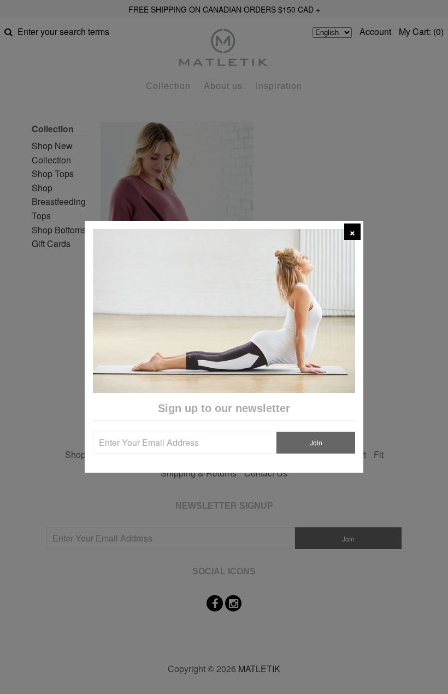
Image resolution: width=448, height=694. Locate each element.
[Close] (352, 232)
